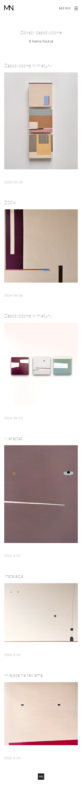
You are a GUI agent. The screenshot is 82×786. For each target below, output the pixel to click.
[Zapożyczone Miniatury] (41, 120)
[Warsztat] (41, 494)
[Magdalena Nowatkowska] (9, 8)
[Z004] (41, 245)
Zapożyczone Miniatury (28, 65)
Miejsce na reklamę (23, 675)
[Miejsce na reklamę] (41, 713)
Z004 (10, 202)
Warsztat (13, 438)
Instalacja (13, 576)
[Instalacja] (41, 612)
